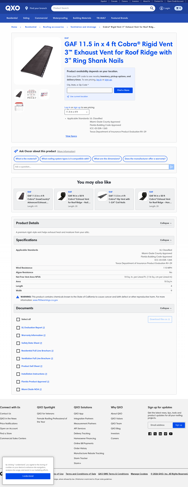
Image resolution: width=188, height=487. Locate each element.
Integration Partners (83, 419)
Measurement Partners (85, 424)
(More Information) (66, 151)
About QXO (116, 414)
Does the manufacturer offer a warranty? (145, 159)
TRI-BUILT (101, 18)
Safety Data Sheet (30, 343)
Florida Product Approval (34, 382)
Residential (12, 18)
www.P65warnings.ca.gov (45, 300)
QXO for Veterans (45, 414)
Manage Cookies (139, 474)
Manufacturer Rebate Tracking (89, 453)
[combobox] (77, 112)
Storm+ (77, 463)
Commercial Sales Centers (13, 438)
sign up (108, 80)
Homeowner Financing (85, 438)
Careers (125, 1)
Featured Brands (119, 18)
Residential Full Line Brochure (36, 351)
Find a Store (123, 90)
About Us (146, 1)
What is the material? (26, 159)
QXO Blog (116, 429)
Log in (67, 107)
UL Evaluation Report (31, 328)
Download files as (158, 319)
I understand (28, 476)
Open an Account (9, 429)
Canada (114, 1)
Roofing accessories (53, 27)
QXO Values (117, 419)
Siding (26, 18)
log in (99, 80)
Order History (80, 448)
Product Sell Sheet (30, 366)
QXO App (78, 414)
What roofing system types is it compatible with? (65, 159)
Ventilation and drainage (83, 27)
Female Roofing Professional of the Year (52, 420)
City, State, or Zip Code (78, 85)
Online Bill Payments (83, 443)
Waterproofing (60, 18)
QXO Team (116, 424)
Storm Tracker (81, 458)
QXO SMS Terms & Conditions (113, 474)
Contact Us (158, 1)
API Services (80, 429)
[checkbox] (18, 319)
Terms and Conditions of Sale (81, 474)
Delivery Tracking (82, 434)
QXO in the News (8, 419)
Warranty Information (32, 335)
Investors (135, 1)
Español (104, 1)
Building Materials (82, 18)
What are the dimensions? (107, 159)
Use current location (79, 97)
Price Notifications (8, 424)
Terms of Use (56, 474)
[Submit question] (171, 167)
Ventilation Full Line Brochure (35, 358)
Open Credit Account (175, 1)
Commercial (41, 18)
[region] (28, 471)
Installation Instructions (32, 374)
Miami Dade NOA (30, 389)
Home (14, 27)
